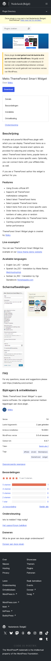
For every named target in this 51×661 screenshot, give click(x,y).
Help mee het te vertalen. (31, 20)
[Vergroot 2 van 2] (45, 294)
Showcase (31, 559)
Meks (10, 82)
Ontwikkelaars (8, 589)
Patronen (31, 573)
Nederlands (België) (17, 627)
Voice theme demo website (29, 252)
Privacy (5, 573)
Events (30, 585)
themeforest (35, 457)
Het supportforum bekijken (14, 525)
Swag (30, 594)
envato (33, 452)
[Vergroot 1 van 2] (21, 294)
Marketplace (43, 452)
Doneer (31, 589)
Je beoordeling (9, 506)
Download (8, 89)
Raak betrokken (34, 581)
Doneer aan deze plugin (13, 544)
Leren (5, 581)
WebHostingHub (13, 272)
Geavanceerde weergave (13, 464)
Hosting (6, 568)
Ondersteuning (11, 125)
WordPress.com (10, 602)
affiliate (26, 452)
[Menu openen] (47, 3)
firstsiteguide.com (25, 280)
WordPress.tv (9, 594)
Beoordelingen (11, 105)
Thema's (30, 564)
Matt (5, 606)
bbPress (7, 611)
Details (8, 99)
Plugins (30, 568)
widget (45, 457)
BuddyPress (9, 615)
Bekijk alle (44, 506)
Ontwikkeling (11, 118)
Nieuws (5, 564)
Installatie (9, 112)
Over (4, 559)
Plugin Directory (9, 11)
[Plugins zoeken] (28, 28)
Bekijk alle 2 (44, 446)
